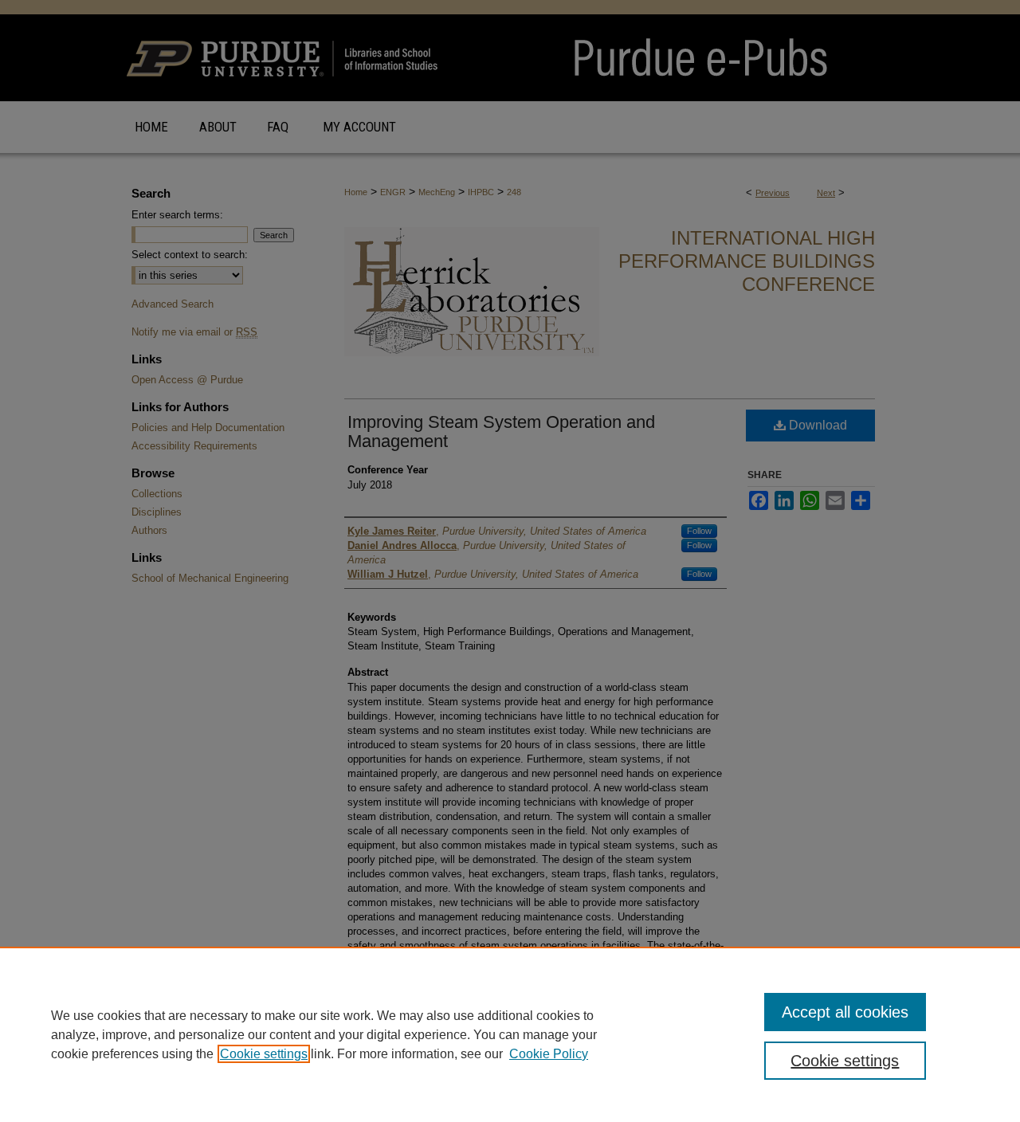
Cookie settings (264, 1054)
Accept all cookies (845, 1012)
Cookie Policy (548, 1054)
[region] (510, 1034)
